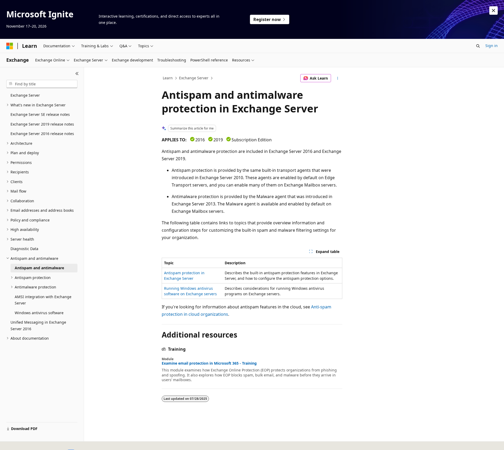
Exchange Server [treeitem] (25, 95)
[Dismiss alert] (493, 10)
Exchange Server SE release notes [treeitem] (40, 114)
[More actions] (337, 78)
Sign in (491, 45)
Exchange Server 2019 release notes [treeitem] (42, 124)
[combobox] (41, 84)
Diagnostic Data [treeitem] (24, 248)
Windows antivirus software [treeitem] (39, 312)
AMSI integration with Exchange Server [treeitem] (43, 300)
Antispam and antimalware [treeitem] (39, 267)
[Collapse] (77, 73)
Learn (168, 77)
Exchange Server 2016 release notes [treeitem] (42, 133)
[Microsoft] (9, 46)
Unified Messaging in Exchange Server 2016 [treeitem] (38, 325)
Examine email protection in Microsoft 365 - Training (209, 363)
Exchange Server (193, 77)
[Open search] (478, 46)
